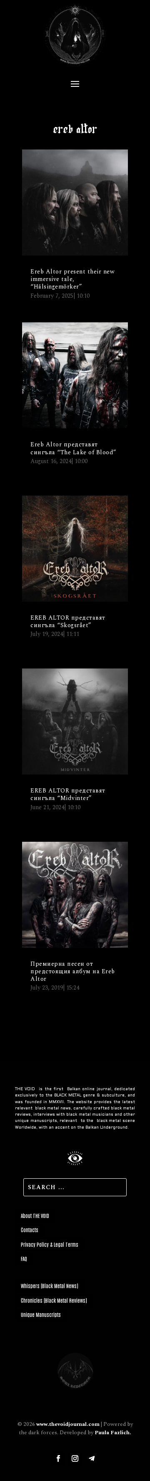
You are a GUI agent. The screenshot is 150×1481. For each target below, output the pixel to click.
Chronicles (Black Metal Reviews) (54, 1300)
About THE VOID (35, 1215)
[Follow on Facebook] (58, 1458)
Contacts (29, 1229)
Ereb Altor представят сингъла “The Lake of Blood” (73, 448)
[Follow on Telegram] (91, 1458)
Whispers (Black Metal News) (49, 1285)
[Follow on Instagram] (75, 1458)
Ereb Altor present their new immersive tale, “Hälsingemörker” (72, 279)
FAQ (24, 1258)
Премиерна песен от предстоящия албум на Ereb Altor (72, 971)
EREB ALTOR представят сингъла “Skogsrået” (67, 621)
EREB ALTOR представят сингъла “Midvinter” (67, 794)
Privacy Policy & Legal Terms (49, 1244)
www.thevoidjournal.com (68, 1424)
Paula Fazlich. (113, 1432)
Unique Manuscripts (41, 1314)
